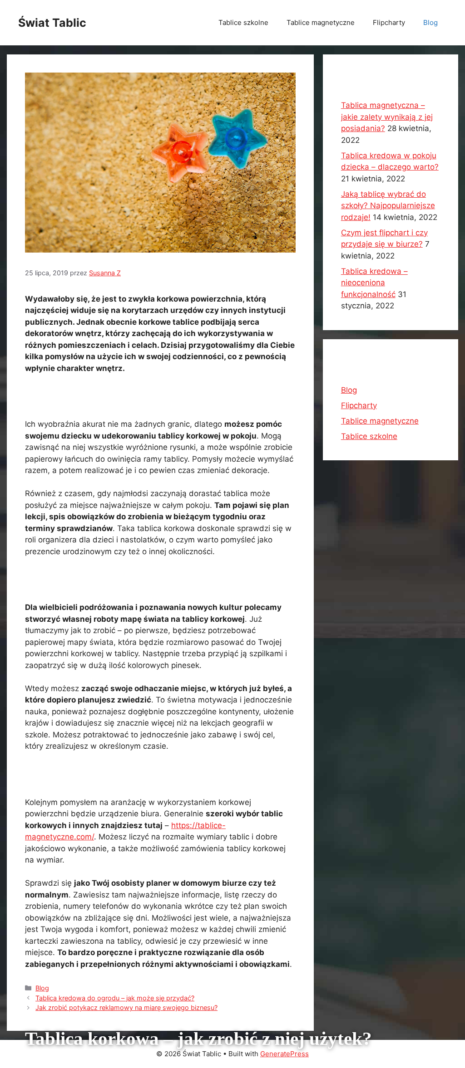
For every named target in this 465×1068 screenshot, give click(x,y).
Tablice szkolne (243, 22)
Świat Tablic (52, 22)
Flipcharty (389, 22)
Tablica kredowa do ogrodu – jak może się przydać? (114, 998)
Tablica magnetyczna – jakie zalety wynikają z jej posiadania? (387, 117)
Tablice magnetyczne (321, 22)
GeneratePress (284, 1053)
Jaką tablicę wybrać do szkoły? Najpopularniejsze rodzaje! (388, 206)
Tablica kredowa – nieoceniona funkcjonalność (374, 283)
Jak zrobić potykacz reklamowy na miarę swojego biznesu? (126, 1007)
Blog (430, 22)
